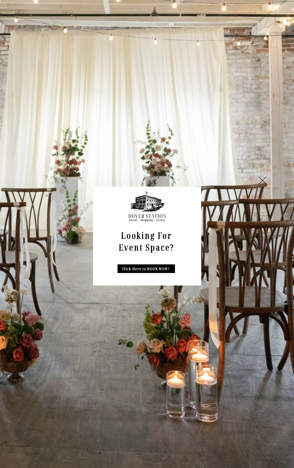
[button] (262, 180)
